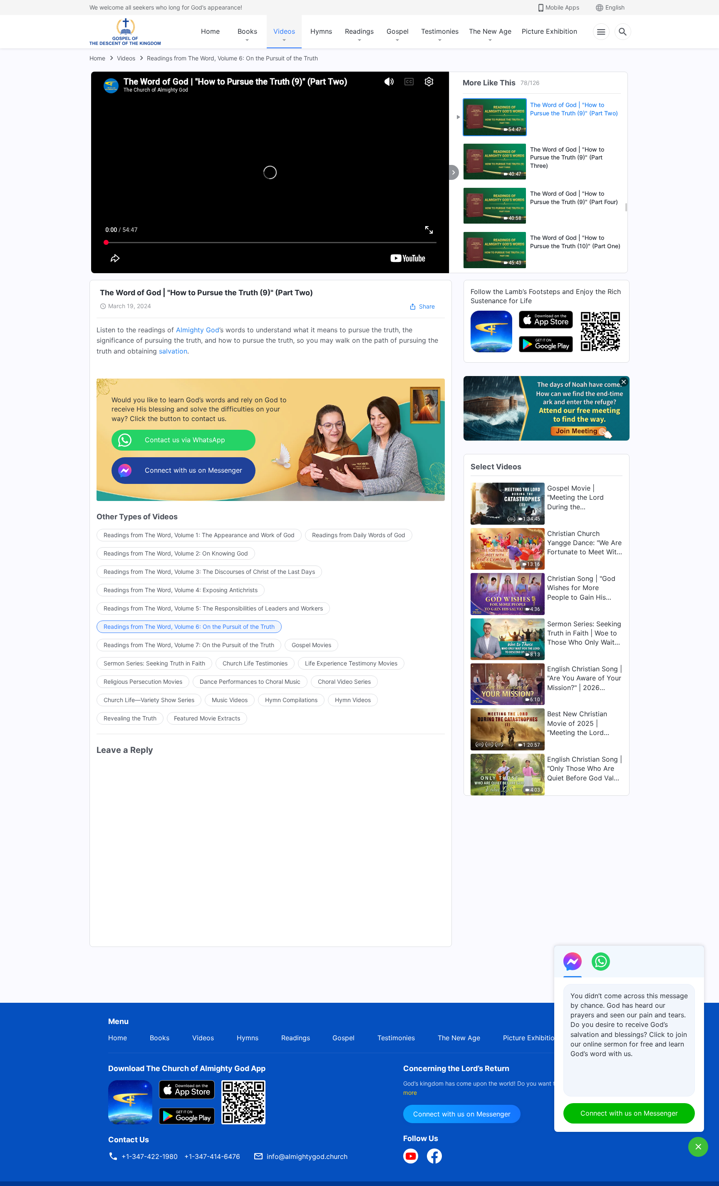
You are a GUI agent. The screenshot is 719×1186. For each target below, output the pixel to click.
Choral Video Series (344, 681)
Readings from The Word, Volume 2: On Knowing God (176, 553)
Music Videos (230, 699)
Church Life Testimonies (255, 663)
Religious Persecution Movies (143, 681)
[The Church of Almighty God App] (491, 330)
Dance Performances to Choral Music (250, 681)
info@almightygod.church (307, 1156)
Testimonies (440, 31)
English (615, 7)
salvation (173, 351)
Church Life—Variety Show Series (149, 699)
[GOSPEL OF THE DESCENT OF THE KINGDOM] (125, 31)
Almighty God (197, 330)
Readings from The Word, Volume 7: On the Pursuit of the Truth (189, 644)
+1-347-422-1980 (149, 1156)
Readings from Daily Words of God (358, 534)
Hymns (321, 31)
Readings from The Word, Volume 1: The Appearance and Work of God (199, 534)
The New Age (490, 31)
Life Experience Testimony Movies (351, 663)
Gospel (398, 31)
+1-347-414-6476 (212, 1156)
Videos (284, 31)
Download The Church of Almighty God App (186, 1068)
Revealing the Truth (130, 718)
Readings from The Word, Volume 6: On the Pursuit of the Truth (232, 58)
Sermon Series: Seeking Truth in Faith (154, 663)
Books (247, 31)
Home (210, 31)
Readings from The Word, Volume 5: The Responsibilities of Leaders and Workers (213, 608)
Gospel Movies (311, 644)
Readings (359, 31)
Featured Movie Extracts (207, 718)
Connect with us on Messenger (462, 1114)
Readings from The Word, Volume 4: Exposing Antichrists (181, 589)
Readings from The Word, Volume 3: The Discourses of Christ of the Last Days (209, 571)
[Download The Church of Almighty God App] (130, 1101)
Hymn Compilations (291, 699)
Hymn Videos (353, 699)
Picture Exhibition (549, 31)
